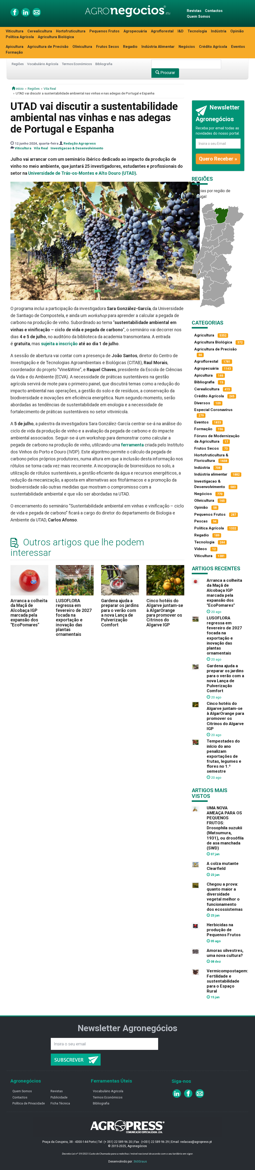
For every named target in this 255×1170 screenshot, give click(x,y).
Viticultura (14, 31)
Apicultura (14, 47)
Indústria (218, 31)
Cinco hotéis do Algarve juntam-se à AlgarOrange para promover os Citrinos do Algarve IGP (164, 612)
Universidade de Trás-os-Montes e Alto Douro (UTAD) (82, 173)
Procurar (167, 72)
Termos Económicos (77, 64)
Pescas (201, 521)
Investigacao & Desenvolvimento (77, 148)
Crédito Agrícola (213, 47)
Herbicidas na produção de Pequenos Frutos (224, 929)
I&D (181, 31)
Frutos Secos (107, 47)
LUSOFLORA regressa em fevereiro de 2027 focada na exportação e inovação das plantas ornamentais (74, 617)
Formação (14, 52)
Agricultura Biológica (56, 37)
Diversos (202, 403)
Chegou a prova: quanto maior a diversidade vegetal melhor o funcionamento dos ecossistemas (225, 897)
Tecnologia (197, 31)
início (19, 88)
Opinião (237, 31)
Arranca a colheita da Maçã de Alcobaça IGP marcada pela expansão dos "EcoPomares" (28, 612)
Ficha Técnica (60, 1103)
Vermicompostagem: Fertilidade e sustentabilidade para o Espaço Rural (227, 981)
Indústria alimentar (210, 474)
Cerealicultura (39, 31)
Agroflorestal (162, 31)
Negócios (187, 47)
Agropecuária (135, 31)
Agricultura (204, 335)
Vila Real (50, 88)
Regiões (18, 64)
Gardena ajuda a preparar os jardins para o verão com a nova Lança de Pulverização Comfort (120, 612)
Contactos (214, 11)
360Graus (140, 1161)
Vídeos (200, 549)
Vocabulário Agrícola (42, 64)
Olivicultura (82, 47)
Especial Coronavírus (213, 410)
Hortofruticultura (70, 31)
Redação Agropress (80, 143)
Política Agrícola (20, 37)
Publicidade (59, 1097)
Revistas (194, 11)
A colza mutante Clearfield (223, 866)
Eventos (238, 47)
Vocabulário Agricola (108, 1091)
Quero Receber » (218, 159)
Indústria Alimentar (158, 47)
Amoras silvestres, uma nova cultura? (225, 953)
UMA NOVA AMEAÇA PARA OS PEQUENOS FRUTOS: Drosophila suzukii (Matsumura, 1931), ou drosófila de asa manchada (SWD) (225, 827)
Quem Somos (198, 16)
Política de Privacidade (28, 1103)
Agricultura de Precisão (47, 47)
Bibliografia (103, 64)
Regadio (130, 47)
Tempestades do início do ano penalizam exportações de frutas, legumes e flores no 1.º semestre (224, 756)
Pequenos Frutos (104, 31)
